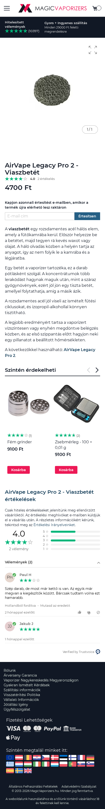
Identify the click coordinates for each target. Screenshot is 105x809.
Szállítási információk (22, 690)
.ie (37, 764)
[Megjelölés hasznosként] (80, 612)
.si (90, 764)
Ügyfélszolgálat (17, 709)
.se (19, 770)
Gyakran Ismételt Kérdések (27, 685)
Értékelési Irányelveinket (54, 525)
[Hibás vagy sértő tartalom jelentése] (98, 612)
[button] (92, 50)
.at (19, 757)
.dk (55, 757)
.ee (63, 757)
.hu (28, 764)
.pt (72, 764)
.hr (37, 757)
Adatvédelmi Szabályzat (79, 786)
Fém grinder (19, 442)
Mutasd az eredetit (55, 605)
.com (10, 757)
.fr (81, 757)
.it (46, 764)
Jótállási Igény (16, 704)
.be (28, 757)
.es (10, 770)
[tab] (52, 495)
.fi (72, 757)
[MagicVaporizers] (52, 8)
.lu (55, 764)
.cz (46, 757)
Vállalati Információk (21, 699)
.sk (81, 764)
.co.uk (28, 770)
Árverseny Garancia (20, 675)
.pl (63, 764)
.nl (19, 764)
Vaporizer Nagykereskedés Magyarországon (41, 680)
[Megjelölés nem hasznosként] (89, 612)
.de (90, 757)
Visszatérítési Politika (22, 695)
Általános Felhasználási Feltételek (33, 786)
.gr (10, 764)
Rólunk (10, 670)
